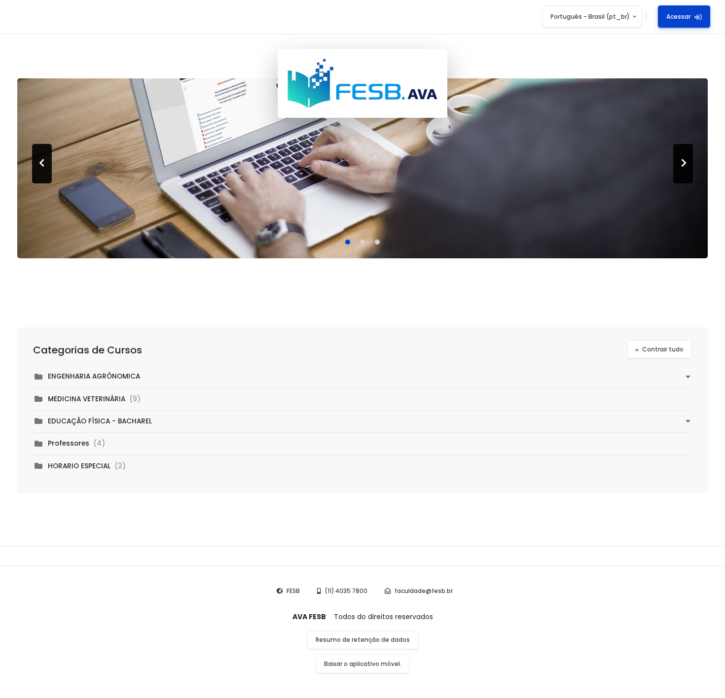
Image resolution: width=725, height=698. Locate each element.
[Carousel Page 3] (377, 242)
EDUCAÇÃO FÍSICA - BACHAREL (100, 421)
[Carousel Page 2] (362, 242)
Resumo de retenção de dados (363, 639)
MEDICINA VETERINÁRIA (86, 399)
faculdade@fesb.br (424, 591)
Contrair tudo (663, 349)
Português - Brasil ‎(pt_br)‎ (590, 16)
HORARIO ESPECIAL (80, 466)
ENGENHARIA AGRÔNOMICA (94, 376)
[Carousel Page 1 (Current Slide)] (347, 242)
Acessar (678, 16)
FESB (293, 591)
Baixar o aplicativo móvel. (362, 664)
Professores (68, 443)
